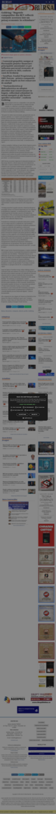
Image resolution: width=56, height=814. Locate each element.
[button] (28, 404)
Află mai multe (36, 402)
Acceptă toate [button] (22, 414)
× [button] (46, 395)
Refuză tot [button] (34, 414)
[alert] (28, 407)
